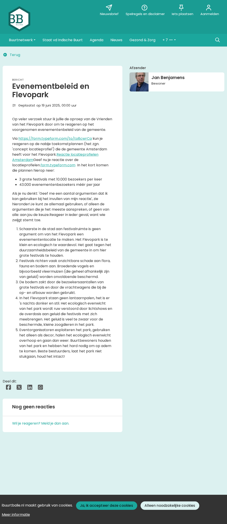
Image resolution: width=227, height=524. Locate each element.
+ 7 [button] (165, 40)
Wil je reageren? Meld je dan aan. (40, 423)
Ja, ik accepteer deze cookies (106, 505)
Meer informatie (16, 514)
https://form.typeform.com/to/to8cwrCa (55, 138)
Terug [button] (14, 54)
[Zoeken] (217, 40)
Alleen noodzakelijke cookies (170, 505)
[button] (22, 40)
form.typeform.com (58, 165)
